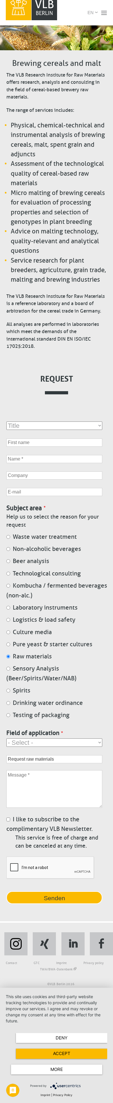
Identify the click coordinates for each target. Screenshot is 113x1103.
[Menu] (103, 13)
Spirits (21, 690)
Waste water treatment (45, 537)
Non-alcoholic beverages (47, 549)
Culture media (32, 632)
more (56, 1069)
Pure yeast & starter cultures (52, 644)
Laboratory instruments (45, 607)
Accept (61, 1053)
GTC (37, 963)
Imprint (61, 963)
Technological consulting (47, 573)
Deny (62, 1038)
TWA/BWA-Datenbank (56, 969)
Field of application (32, 733)
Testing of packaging (41, 715)
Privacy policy (93, 963)
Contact (11, 963)
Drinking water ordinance (48, 703)
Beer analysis (31, 561)
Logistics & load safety (44, 619)
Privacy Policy (62, 1095)
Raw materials (32, 656)
